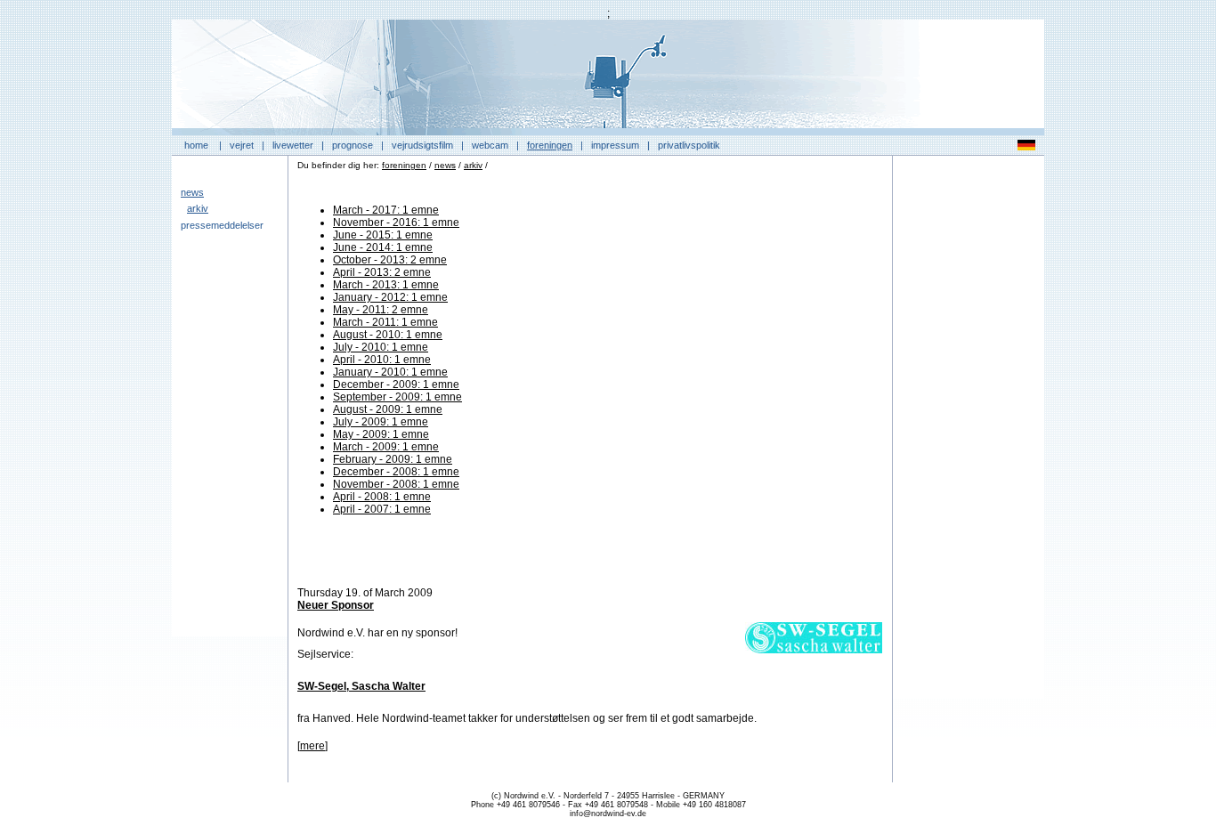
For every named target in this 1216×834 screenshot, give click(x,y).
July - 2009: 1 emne (380, 422)
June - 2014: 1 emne (383, 247)
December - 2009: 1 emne (396, 384)
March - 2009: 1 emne (386, 447)
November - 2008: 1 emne (396, 484)
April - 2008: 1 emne (382, 496)
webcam (490, 145)
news (192, 192)
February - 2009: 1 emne (392, 459)
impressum (615, 145)
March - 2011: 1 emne (385, 322)
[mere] (312, 746)
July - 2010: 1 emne (380, 347)
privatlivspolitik (689, 145)
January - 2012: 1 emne (390, 297)
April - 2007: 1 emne (382, 509)
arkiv (197, 208)
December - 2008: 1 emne (396, 472)
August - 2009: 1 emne (387, 409)
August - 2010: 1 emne (387, 334)
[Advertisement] (968, 432)
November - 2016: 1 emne (396, 222)
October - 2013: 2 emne (390, 260)
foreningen (549, 145)
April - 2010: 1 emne (382, 359)
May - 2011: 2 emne (380, 310)
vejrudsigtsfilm (422, 145)
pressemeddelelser (222, 225)
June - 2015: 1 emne (383, 235)
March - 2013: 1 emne (386, 285)
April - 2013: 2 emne (382, 272)
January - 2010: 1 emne (390, 372)
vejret (242, 145)
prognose (352, 145)
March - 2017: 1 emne (386, 210)
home (196, 145)
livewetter (292, 145)
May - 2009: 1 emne (381, 434)
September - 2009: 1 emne (397, 397)
